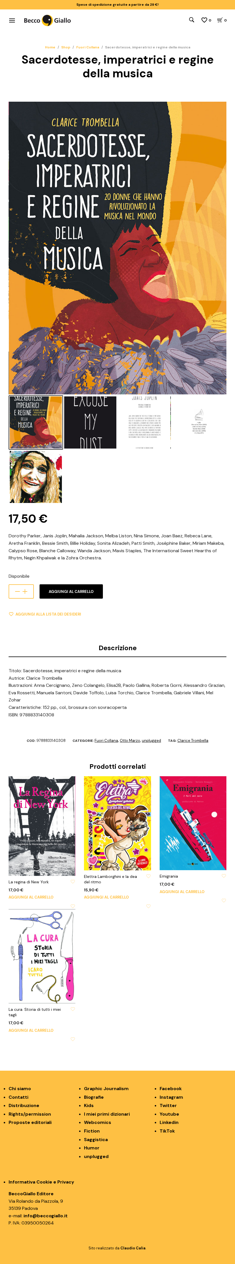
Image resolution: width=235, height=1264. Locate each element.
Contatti (18, 1097)
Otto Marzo (130, 740)
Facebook (171, 1089)
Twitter (168, 1105)
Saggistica (96, 1140)
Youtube (169, 1114)
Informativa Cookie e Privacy (41, 1182)
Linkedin (169, 1122)
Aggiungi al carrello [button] (31, 897)
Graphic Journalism (106, 1089)
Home (50, 47)
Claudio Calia (133, 1248)
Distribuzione (24, 1105)
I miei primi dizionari (107, 1114)
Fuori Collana (87, 47)
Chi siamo (20, 1089)
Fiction (92, 1131)
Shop (65, 47)
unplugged (151, 740)
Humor (91, 1148)
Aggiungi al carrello (71, 591)
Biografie (94, 1097)
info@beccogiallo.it (45, 1216)
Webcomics (97, 1122)
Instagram (171, 1097)
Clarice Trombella (192, 740)
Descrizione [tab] (118, 648)
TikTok (167, 1131)
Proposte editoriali (30, 1122)
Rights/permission (30, 1114)
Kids (89, 1105)
